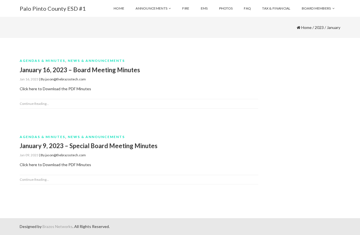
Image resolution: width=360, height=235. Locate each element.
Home (306, 27)
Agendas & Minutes (42, 60)
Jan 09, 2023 (29, 155)
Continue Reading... (34, 103)
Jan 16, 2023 (29, 79)
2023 (319, 27)
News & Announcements (96, 60)
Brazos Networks (57, 226)
